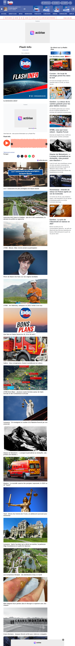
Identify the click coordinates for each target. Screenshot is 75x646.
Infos (20, 13)
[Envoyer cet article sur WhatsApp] (29, 157)
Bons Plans (13, 13)
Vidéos (55, 13)
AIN (21, 18)
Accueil (4, 13)
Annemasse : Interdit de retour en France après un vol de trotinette (60, 192)
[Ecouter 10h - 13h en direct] (60, 53)
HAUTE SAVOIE (8, 18)
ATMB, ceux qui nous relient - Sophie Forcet (59, 131)
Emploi (71, 13)
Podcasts (37, 13)
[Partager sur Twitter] (21, 157)
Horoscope (63, 13)
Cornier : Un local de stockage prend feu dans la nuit (60, 76)
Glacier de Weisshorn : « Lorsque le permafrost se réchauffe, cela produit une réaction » (60, 157)
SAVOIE (16, 18)
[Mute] (24, 9)
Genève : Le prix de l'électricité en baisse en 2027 (60, 222)
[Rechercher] (70, 2)
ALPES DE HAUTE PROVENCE (48, 18)
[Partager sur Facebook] (18, 157)
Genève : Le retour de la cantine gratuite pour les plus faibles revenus (60, 104)
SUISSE (27, 18)
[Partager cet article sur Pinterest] (25, 157)
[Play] (2, 9)
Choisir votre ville (67, 18)
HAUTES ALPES (35, 18)
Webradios (28, 13)
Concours (46, 13)
